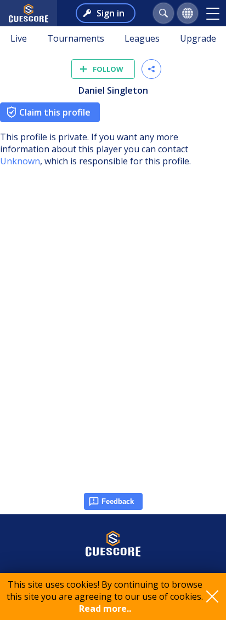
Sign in (111, 13)
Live (18, 38)
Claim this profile (55, 112)
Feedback (117, 501)
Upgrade (198, 38)
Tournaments (75, 38)
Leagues (142, 38)
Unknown (20, 161)
